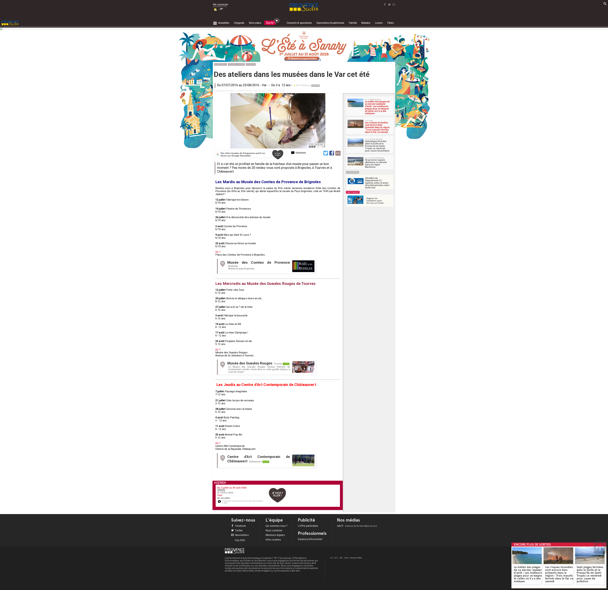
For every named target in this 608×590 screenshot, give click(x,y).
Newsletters (241, 535)
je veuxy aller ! (278, 154)
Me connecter (220, 4)
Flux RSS (239, 540)
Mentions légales (275, 535)
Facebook (240, 525)
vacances (250, 64)
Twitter (238, 530)
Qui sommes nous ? (277, 525)
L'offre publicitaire (308, 525)
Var (264, 85)
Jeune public (220, 64)
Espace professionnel (310, 539)
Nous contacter (274, 530)
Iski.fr (357, 525)
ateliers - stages (236, 64)
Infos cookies (273, 539)
